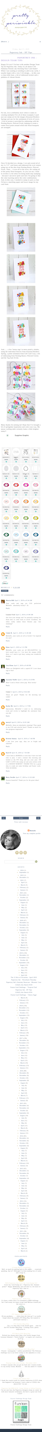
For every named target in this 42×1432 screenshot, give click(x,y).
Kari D (8, 753)
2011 (22, 1231)
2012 (22, 1201)
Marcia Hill (10, 600)
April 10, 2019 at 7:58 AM (20, 753)
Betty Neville (10, 777)
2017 (21, 1038)
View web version (21, 822)
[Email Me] (25, 852)
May (23, 907)
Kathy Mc (9, 706)
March (23, 885)
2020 (22, 920)
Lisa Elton (9, 665)
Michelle (33, 831)
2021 (22, 893)
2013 (22, 1168)
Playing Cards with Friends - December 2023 (21, 1363)
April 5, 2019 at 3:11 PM (18, 647)
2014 (22, 1136)
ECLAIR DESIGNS (26, 1429)
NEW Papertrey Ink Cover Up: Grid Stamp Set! (21, 1283)
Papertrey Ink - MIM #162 (21, 1299)
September (23, 872)
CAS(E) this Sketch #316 (23, 992)
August (23, 902)
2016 (22, 1071)
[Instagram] (21, 852)
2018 (21, 1005)
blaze (8, 647)
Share (4, 590)
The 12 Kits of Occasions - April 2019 (24, 977)
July (23, 935)
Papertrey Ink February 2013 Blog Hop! (21, 1349)
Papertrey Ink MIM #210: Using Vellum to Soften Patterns (21, 1388)
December (23, 877)
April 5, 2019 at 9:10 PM (26, 680)
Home (21, 818)
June (23, 905)
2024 (22, 870)
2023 (22, 875)
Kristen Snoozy (11, 738)
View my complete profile (31, 833)
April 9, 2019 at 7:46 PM (26, 738)
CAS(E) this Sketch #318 (23, 985)
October (23, 897)
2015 (22, 1103)
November (23, 895)
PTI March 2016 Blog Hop (21, 1333)
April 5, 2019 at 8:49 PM (22, 665)
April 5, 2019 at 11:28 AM (22, 633)
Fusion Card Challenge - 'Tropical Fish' (23, 987)
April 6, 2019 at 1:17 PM (22, 706)
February (23, 887)
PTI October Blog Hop (21, 1324)
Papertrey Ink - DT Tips (24, 990)
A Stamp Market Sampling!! (21, 1267)
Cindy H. (9, 633)
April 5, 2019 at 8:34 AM (23, 600)
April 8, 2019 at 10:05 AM (20, 722)
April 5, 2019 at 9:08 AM (24, 614)
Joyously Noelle (11, 680)
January (23, 890)
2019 (21, 953)
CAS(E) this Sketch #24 (21, 1378)
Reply (8, 608)
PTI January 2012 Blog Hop (21, 1314)
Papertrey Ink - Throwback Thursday (23, 980)
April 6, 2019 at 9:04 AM (21, 692)
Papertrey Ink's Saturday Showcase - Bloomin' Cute (23, 982)
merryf (8, 722)
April (23, 882)
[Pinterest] (17, 852)
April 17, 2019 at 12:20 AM (25, 777)
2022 (22, 880)
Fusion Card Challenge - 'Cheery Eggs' (24, 995)
